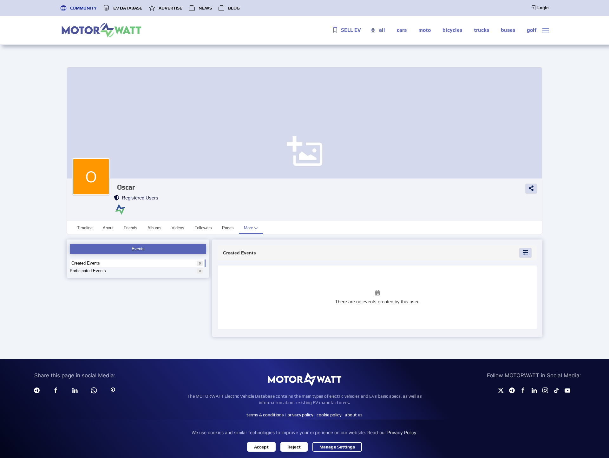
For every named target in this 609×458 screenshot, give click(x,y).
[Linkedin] (75, 390)
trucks (481, 30)
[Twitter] (501, 390)
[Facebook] (523, 390)
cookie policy (329, 414)
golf (531, 30)
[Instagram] (545, 390)
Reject (294, 446)
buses (508, 30)
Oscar (126, 187)
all (382, 30)
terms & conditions (265, 414)
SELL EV (351, 30)
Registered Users (138, 197)
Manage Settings (337, 446)
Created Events (85, 263)
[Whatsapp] (94, 390)
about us (354, 414)
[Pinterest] (113, 390)
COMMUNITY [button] (83, 7)
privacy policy (300, 414)
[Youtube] (567, 390)
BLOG (234, 7)
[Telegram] (37, 390)
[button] (545, 30)
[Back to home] (101, 30)
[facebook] (56, 390)
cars (402, 30)
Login (543, 7)
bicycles (452, 30)
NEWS (205, 7)
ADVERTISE (170, 7)
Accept (261, 446)
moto (424, 30)
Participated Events (88, 270)
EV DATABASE (127, 7)
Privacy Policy (401, 432)
